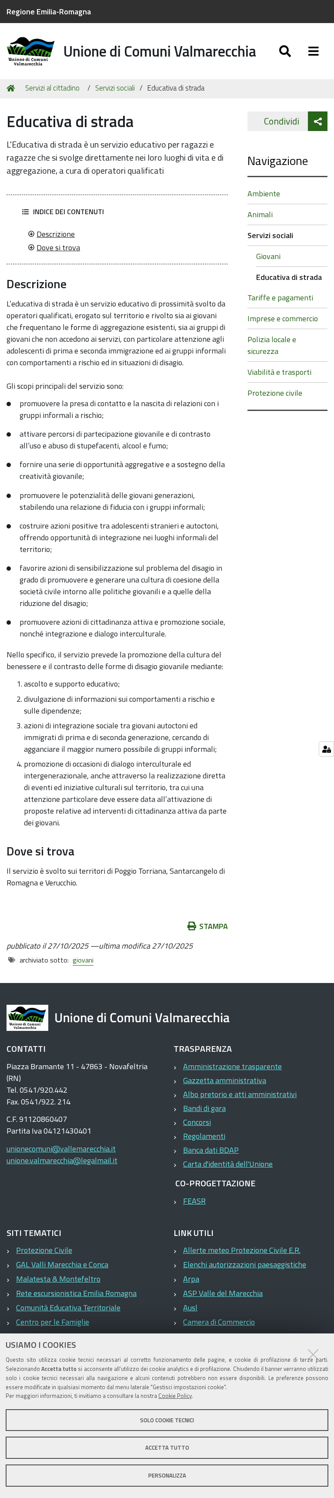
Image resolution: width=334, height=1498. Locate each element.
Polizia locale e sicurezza (271, 345)
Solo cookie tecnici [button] (167, 1420)
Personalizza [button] (167, 1475)
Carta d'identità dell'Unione (228, 1164)
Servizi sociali (115, 88)
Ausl (190, 1307)
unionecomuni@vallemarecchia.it (61, 1149)
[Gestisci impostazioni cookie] (326, 749)
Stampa (213, 926)
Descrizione (56, 234)
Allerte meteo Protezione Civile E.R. (242, 1250)
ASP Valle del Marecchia (223, 1293)
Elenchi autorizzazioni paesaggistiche (244, 1264)
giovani (83, 960)
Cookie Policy (175, 1395)
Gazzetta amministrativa (224, 1080)
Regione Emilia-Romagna (49, 11)
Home (12, 88)
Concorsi (197, 1122)
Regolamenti (204, 1136)
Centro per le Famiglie (52, 1322)
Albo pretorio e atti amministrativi (240, 1094)
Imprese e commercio (282, 318)
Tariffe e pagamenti (280, 297)
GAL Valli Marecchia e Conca (62, 1264)
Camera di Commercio (219, 1322)
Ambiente (263, 193)
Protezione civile (274, 393)
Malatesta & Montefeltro (58, 1279)
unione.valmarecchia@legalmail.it (62, 1160)
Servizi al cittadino (52, 88)
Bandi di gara (204, 1108)
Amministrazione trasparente (232, 1066)
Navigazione (277, 160)
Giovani (268, 256)
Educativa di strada (289, 277)
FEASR (194, 1201)
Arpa (191, 1279)
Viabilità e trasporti (279, 372)
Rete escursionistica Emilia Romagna (76, 1293)
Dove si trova (58, 247)
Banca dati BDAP (211, 1150)
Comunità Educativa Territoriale (68, 1307)
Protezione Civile (44, 1250)
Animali (260, 214)
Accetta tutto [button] (167, 1447)
